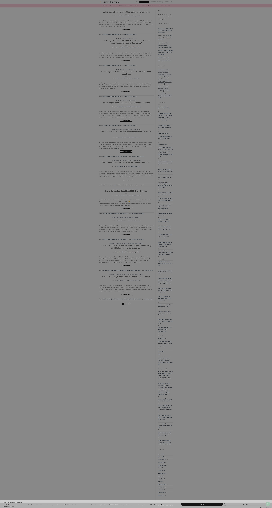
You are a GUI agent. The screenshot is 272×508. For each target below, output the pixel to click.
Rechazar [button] (245, 504)
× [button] (270, 502)
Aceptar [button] (202, 504)
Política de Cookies (160, 504)
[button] (84, 506)
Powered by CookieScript (265, 507)
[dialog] (136, 254)
